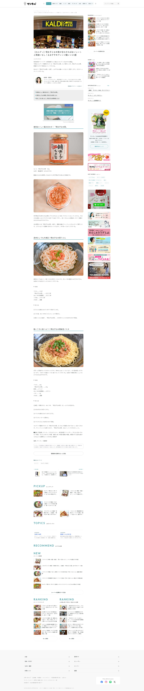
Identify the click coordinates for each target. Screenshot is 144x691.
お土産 (102, 185)
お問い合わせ (27, 677)
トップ (64, 3)
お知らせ (64, 677)
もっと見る (45, 638)
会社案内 (26, 682)
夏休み (96, 185)
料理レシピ (55, 3)
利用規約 (39, 677)
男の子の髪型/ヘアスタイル (95, 180)
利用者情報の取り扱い (56, 677)
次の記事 (81, 469)
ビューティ (77, 661)
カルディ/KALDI (44, 463)
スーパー (49, 3)
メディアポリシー (46, 677)
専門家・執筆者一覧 (38, 680)
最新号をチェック (99, 146)
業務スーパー (99, 183)
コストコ (107, 183)
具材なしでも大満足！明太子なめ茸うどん (46, 95)
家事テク (85, 3)
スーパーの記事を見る (99, 51)
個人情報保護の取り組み (35, 682)
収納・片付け (92, 3)
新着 (69, 3)
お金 (80, 3)
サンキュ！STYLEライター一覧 (50, 680)
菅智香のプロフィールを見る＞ (75, 86)
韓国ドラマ (91, 183)
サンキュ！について (28, 680)
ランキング (74, 3)
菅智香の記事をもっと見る (58, 453)
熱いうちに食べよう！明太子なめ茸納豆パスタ (47, 98)
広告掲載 (34, 677)
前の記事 (36, 469)
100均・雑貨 (28, 666)
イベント (91, 185)
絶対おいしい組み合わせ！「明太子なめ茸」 (47, 92)
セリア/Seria (92, 177)
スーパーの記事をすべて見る (58, 592)
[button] (44, 3)
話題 (60, 3)
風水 (105, 180)
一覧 (108, 85)
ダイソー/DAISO (101, 177)
